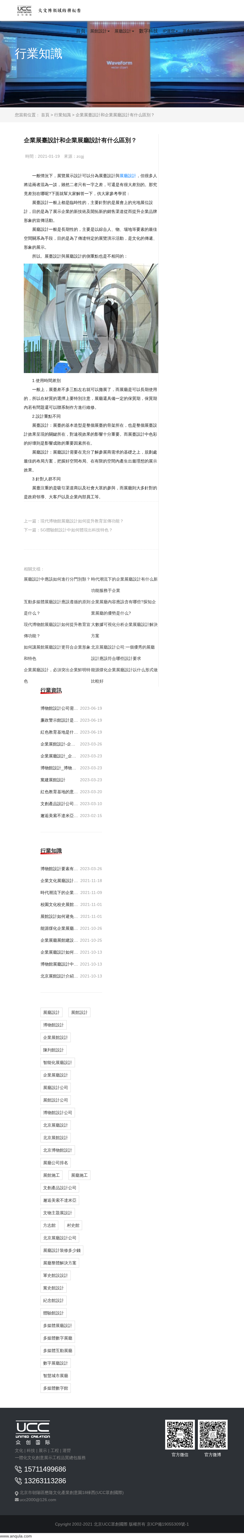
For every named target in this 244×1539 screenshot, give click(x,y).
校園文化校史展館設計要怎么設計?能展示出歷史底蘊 (59, 904)
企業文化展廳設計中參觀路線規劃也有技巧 (59, 880)
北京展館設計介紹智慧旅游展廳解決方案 (59, 976)
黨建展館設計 (52, 779)
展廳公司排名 (55, 1162)
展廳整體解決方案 (59, 1262)
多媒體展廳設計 (57, 1325)
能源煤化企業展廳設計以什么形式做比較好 (124, 675)
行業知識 (62, 114)
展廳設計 (128, 175)
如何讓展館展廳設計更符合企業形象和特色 (57, 653)
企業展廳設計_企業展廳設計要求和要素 (59, 756)
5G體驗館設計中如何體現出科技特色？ (76, 530)
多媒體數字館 (55, 1388)
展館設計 (79, 1012)
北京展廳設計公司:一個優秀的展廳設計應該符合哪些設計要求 (123, 653)
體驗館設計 (53, 1313)
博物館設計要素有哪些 (59, 868)
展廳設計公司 (55, 1087)
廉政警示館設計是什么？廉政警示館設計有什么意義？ (59, 720)
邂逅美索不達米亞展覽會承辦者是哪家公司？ (59, 815)
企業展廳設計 (55, 1075)
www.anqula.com (16, 1536)
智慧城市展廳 (55, 1375)
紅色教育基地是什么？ (59, 732)
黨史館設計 (53, 1288)
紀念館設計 (53, 1300)
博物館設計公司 (57, 1112)
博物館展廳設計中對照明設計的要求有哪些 (59, 964)
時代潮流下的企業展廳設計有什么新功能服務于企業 (124, 585)
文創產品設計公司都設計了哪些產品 (59, 803)
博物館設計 (53, 1025)
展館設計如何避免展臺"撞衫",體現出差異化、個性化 (59, 916)
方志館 (49, 1225)
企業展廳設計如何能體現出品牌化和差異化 (59, 952)
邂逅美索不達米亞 (59, 1200)
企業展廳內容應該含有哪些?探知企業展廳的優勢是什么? (123, 607)
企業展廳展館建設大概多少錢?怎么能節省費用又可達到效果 (59, 940)
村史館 (73, 1225)
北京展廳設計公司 (59, 1237)
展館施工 (51, 1175)
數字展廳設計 (55, 1363)
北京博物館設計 (57, 1150)
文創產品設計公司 (59, 1187)
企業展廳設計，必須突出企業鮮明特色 (57, 675)
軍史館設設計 (55, 1275)
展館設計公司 (55, 1100)
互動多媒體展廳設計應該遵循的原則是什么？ (57, 607)
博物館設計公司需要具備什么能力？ (59, 708)
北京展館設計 (55, 1137)
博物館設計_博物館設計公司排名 (59, 767)
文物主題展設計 (57, 1212)
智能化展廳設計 (57, 1062)
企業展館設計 (55, 1037)
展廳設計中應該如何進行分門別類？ (57, 579)
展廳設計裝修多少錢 (62, 1250)
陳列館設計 (53, 1050)
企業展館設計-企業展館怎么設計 (59, 744)
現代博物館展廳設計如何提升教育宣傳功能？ (82, 521)
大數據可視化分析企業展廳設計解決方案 (124, 630)
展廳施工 (79, 1175)
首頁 (45, 114)
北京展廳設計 (55, 1125)
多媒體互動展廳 (57, 1350)
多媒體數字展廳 (57, 1338)
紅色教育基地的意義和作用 (59, 791)
